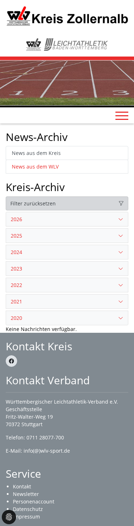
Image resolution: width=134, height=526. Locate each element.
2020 (16, 318)
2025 (16, 235)
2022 (16, 285)
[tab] (67, 219)
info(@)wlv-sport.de (47, 450)
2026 (16, 219)
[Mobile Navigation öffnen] (121, 115)
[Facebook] (11, 361)
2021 (16, 301)
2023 (16, 268)
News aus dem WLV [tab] (35, 166)
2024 (16, 252)
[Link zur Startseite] (67, 15)
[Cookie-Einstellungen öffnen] (9, 517)
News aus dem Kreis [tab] (36, 153)
